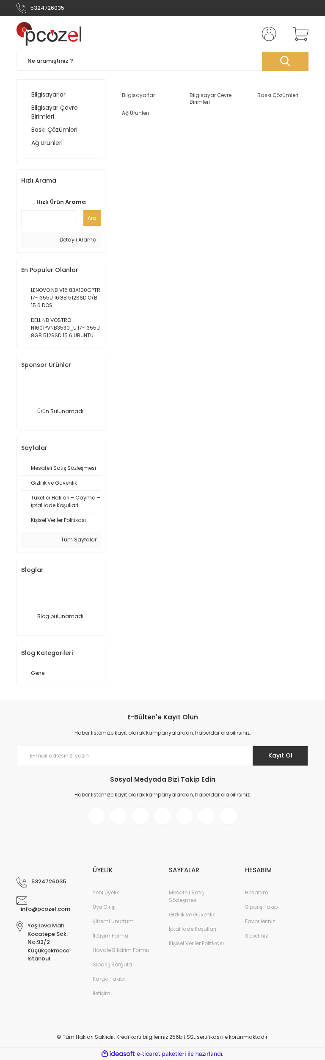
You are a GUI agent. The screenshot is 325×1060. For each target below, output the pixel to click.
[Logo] (49, 34)
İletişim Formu (110, 935)
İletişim (101, 993)
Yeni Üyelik (106, 892)
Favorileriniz (260, 921)
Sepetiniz (256, 935)
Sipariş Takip (261, 906)
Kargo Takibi (109, 978)
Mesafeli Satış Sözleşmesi (186, 896)
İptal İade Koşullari (192, 928)
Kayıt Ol (280, 755)
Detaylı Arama (77, 239)
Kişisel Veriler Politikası (196, 943)
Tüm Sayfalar (78, 539)
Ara (92, 218)
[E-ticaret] (161, 1054)
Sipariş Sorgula (112, 964)
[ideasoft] (118, 1054)
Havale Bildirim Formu (121, 950)
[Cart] (298, 34)
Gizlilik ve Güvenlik (192, 914)
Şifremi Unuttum (113, 921)
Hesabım (256, 892)
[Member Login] (267, 34)
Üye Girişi (104, 906)
